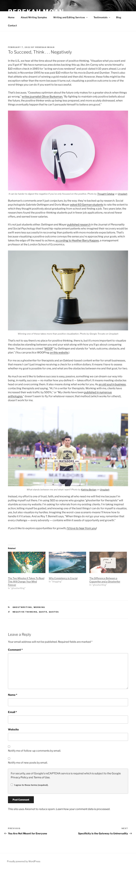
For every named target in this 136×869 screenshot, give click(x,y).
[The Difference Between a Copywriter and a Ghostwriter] (108, 562)
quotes (54, 612)
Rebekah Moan (45, 47)
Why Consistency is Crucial (63, 578)
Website (13, 729)
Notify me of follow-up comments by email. (34, 750)
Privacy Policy (19, 777)
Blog (118, 17)
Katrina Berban (88, 489)
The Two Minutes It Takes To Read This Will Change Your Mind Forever (26, 581)
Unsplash (122, 193)
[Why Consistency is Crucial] (67, 562)
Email (12, 712)
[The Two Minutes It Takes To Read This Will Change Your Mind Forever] (26, 562)
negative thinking (25, 612)
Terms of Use (42, 777)
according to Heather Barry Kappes (77, 240)
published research (79, 224)
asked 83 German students (86, 204)
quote (43, 612)
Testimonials (100, 17)
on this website (59, 352)
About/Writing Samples (34, 17)
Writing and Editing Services (69, 17)
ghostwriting (22, 607)
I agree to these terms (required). (31, 785)
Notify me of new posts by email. (28, 762)
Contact (12, 25)
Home (11, 17)
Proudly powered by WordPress (23, 861)
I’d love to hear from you (81, 528)
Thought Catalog (105, 193)
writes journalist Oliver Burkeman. (42, 96)
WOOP (48, 348)
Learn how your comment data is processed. (83, 809)
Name (12, 694)
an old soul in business (112, 384)
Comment (15, 649)
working (39, 607)
